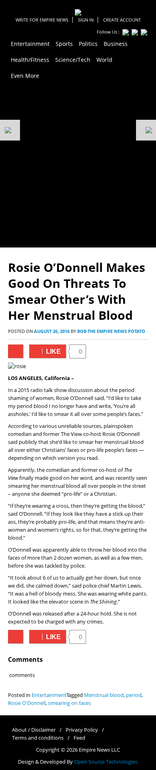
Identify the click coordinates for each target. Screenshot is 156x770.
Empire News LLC (99, 749)
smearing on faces (69, 703)
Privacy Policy (82, 729)
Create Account (122, 20)
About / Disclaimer (34, 729)
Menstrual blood (104, 695)
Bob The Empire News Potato (111, 331)
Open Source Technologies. (106, 761)
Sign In (86, 20)
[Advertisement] (78, 165)
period (134, 695)
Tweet (15, 351)
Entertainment (49, 695)
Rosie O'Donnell (27, 703)
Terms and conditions (38, 737)
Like (45, 351)
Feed (79, 737)
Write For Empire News (42, 20)
